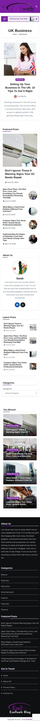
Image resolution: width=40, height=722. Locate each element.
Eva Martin (22, 96)
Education (5, 586)
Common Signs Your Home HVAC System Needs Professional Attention (14, 223)
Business (20, 80)
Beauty (4, 575)
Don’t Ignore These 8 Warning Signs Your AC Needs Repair (20, 174)
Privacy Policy (9, 687)
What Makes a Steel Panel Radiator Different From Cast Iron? (13, 209)
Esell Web (29, 719)
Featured (5, 604)
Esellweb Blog (20, 712)
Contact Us (8, 693)
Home (5, 675)
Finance (4, 610)
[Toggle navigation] (3, 6)
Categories (7, 389)
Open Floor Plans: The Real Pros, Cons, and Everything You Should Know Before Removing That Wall (14, 193)
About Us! (7, 681)
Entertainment (7, 592)
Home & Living (12, 426)
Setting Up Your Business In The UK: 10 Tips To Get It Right (20, 87)
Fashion (4, 598)
